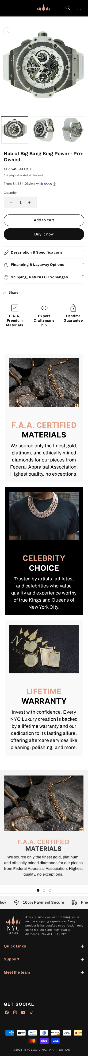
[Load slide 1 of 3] (38, 890)
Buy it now (44, 234)
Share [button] (13, 292)
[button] (7, 7)
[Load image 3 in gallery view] (73, 129)
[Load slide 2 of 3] (44, 890)
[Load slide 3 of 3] (50, 890)
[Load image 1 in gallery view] (14, 129)
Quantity (10, 192)
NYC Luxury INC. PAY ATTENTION (47, 1049)
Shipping (9, 175)
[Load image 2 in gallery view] (44, 129)
